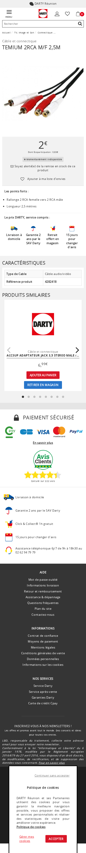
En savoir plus (43, 443)
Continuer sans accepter (52, 775)
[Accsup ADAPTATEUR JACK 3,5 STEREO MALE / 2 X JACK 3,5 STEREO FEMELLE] (43, 324)
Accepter (56, 839)
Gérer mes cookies (26, 839)
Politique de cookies (31, 827)
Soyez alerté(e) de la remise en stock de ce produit (44, 168)
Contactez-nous (43, 615)
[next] (77, 350)
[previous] (9, 350)
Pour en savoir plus (52, 762)
